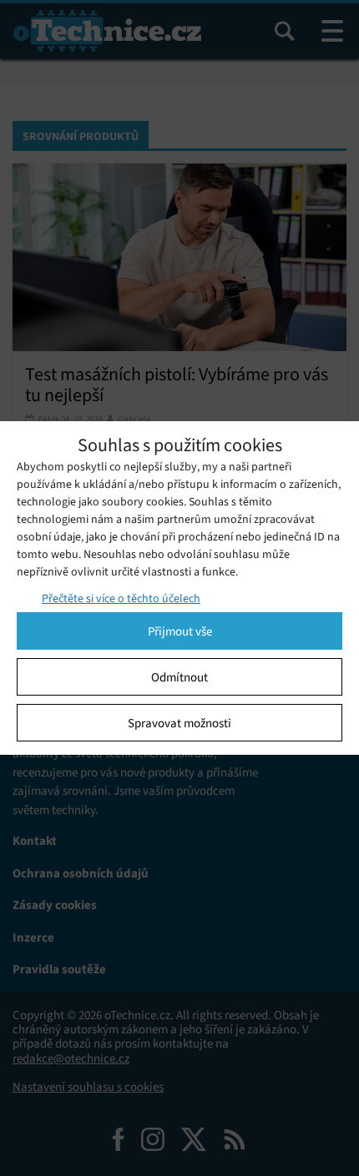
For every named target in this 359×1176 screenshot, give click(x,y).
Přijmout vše (180, 631)
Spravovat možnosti (179, 723)
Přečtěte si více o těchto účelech (121, 598)
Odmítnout (179, 677)
